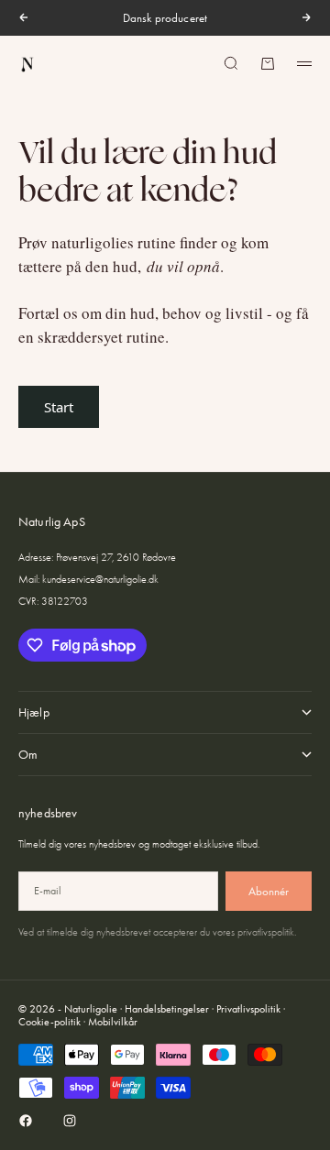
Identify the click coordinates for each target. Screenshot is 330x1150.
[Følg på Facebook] (25, 1120)
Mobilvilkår (113, 1021)
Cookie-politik (49, 1021)
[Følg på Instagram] (69, 1120)
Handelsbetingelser (167, 1009)
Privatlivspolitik (248, 1009)
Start (58, 407)
